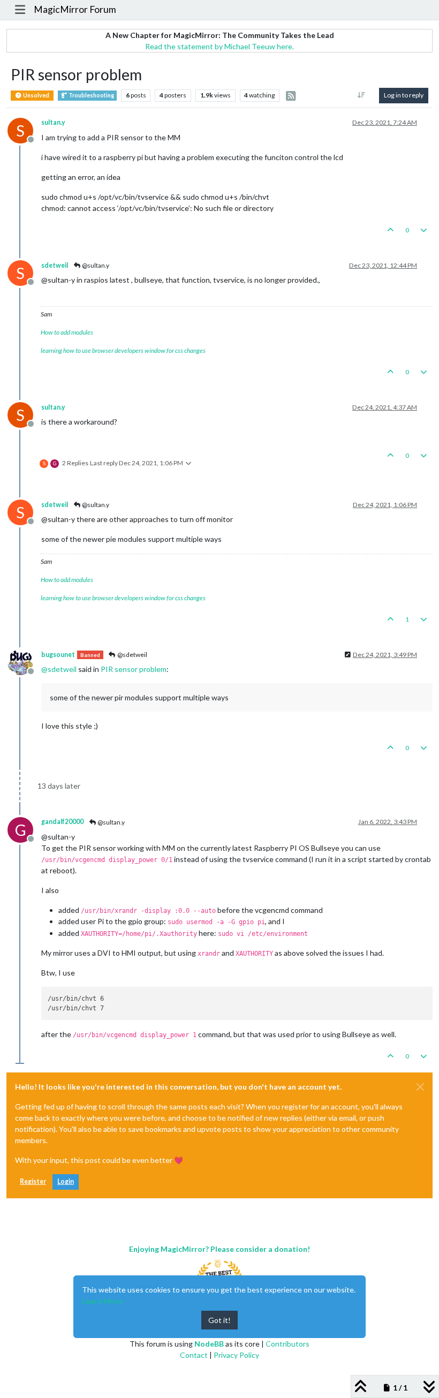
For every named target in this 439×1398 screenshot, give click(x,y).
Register (33, 1181)
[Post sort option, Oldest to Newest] (361, 95)
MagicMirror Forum (75, 9)
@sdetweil (131, 655)
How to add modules (67, 332)
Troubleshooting (90, 95)
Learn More (102, 1300)
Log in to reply (403, 95)
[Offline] (24, 661)
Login (65, 1181)
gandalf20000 (62, 822)
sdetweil (54, 265)
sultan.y (53, 122)
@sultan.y (95, 265)
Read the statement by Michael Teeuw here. (219, 46)
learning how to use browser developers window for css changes (123, 350)
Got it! (219, 1320)
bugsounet (58, 655)
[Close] (420, 1086)
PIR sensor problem (133, 669)
